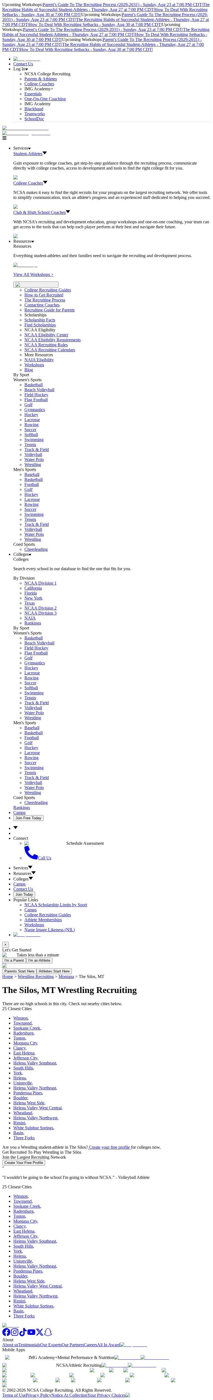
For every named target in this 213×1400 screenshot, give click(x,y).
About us (10, 1344)
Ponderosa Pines (27, 1093)
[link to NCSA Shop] (26, 59)
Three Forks (24, 1137)
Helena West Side (28, 1102)
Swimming (34, 439)
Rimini (19, 1122)
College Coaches (39, 83)
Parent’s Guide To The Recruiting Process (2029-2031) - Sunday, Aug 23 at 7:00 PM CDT (122, 4)
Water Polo (34, 459)
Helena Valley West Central (37, 1107)
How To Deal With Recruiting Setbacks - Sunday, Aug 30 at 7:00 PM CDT (95, 24)
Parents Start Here (19, 971)
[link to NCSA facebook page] (6, 1334)
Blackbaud (33, 108)
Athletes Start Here (54, 971)
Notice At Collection (69, 1395)
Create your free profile (109, 1147)
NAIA (30, 618)
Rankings (32, 623)
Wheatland (22, 1112)
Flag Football (36, 399)
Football (31, 484)
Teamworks (34, 113)
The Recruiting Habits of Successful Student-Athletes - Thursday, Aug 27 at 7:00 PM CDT (106, 7)
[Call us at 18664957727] (25, 128)
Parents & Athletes (40, 78)
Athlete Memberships (43, 919)
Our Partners (73, 1344)
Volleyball (33, 454)
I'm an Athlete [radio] (39, 960)
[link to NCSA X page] (40, 1334)
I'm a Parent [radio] (14, 960)
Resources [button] (22, 873)
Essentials (33, 93)
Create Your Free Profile (23, 1163)
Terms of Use (14, 1395)
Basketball (33, 384)
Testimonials (29, 1344)
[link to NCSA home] (10, 1325)
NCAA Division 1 (40, 583)
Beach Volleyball (39, 389)
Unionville (22, 1083)
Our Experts (51, 1344)
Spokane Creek (26, 1028)
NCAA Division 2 (40, 608)
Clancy (19, 1048)
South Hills (23, 1068)
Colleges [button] (21, 879)
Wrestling (32, 464)
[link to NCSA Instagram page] (15, 1334)
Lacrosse (32, 419)
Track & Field (36, 449)
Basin (18, 1132)
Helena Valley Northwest (35, 1117)
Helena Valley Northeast (34, 1088)
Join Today (24, 894)
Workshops (34, 924)
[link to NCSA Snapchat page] (48, 1334)
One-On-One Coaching (45, 98)
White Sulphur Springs (33, 1127)
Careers (90, 1344)
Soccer (30, 429)
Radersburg (23, 1033)
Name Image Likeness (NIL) (49, 929)
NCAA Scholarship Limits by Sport (55, 904)
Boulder (20, 1098)
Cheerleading (36, 549)
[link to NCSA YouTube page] (31, 1334)
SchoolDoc (34, 118)
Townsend (22, 1023)
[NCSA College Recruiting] (27, 133)
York (17, 1073)
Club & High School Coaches (39, 212)
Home (7, 976)
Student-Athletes (27, 153)
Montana (66, 976)
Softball (31, 434)
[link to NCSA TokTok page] (23, 1334)
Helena (19, 1078)
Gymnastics (34, 409)
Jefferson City (25, 1058)
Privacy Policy (38, 1395)
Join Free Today (28, 818)
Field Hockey (36, 394)
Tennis (30, 444)
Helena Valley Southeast (34, 1063)
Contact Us (23, 64)
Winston (20, 1018)
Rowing (31, 424)
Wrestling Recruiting (36, 976)
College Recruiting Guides (47, 290)
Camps (19, 812)
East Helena (23, 1053)
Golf (28, 404)
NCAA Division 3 (40, 613)
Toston (19, 1038)
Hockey (31, 414)
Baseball (31, 474)
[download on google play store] (156, 1357)
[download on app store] (127, 1357)
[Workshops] (25, 265)
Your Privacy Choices (106, 1395)
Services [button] (20, 868)
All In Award (108, 1344)
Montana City (25, 1043)
